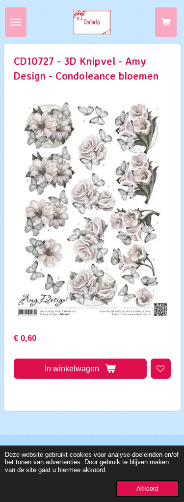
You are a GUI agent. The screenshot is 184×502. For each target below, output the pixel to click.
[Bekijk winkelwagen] (166, 22)
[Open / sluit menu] (15, 22)
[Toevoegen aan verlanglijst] (161, 369)
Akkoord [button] (147, 488)
